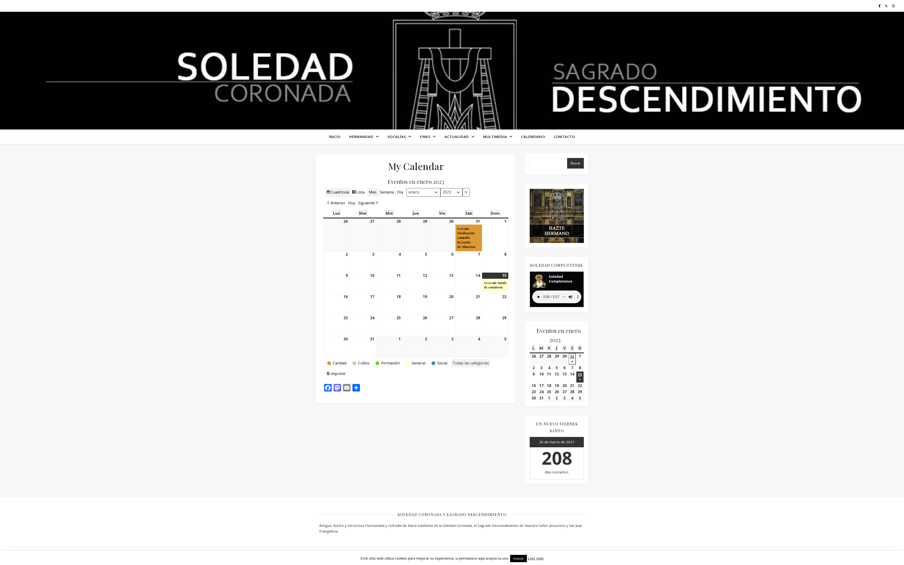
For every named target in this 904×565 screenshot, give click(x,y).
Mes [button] (372, 192)
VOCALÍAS (396, 136)
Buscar (575, 163)
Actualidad (456, 136)
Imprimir (336, 374)
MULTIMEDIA (495, 136)
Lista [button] (358, 193)
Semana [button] (387, 192)
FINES (425, 136)
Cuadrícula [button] (337, 193)
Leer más (536, 558)
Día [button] (400, 192)
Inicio (335, 136)
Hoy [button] (351, 203)
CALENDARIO (533, 136)
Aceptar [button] (518, 558)
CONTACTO (564, 136)
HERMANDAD (361, 136)
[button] (336, 203)
